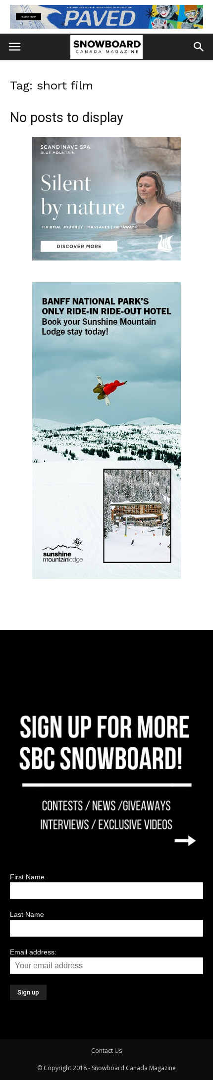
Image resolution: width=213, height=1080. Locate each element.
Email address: (33, 952)
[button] (199, 47)
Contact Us (106, 1050)
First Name (27, 877)
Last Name (27, 914)
